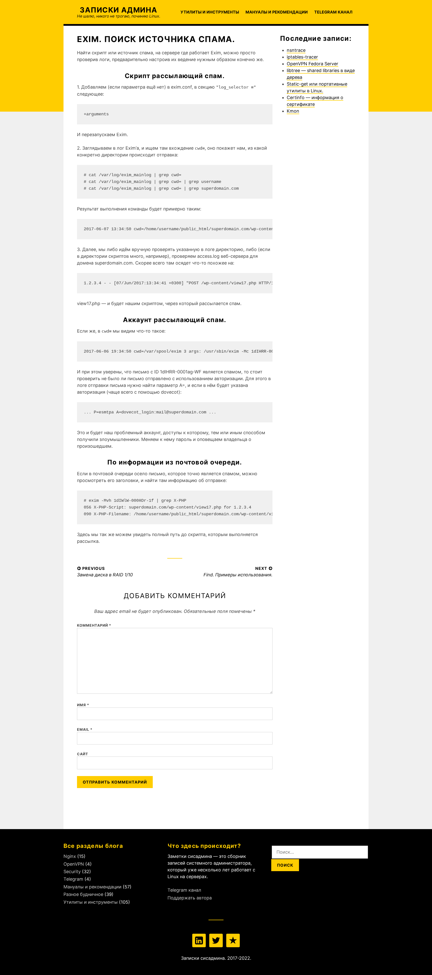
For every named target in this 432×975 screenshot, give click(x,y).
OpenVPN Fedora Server (312, 63)
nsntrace (296, 50)
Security (72, 871)
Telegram (73, 879)
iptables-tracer (302, 57)
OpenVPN (74, 864)
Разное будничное (83, 894)
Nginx (70, 856)
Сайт (82, 754)
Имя (83, 705)
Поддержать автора (190, 897)
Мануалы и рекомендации (277, 12)
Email (85, 729)
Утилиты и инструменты (209, 12)
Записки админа (118, 10)
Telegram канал (333, 12)
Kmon (293, 111)
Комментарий (94, 625)
